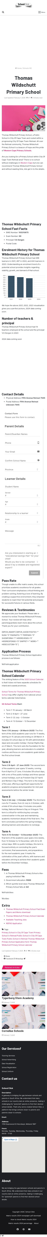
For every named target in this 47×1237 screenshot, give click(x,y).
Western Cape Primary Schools (17, 150)
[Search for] (3, 12)
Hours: (4, 1128)
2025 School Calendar (34, 679)
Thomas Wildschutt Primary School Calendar (25, 916)
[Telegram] (24, 959)
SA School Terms (9, 704)
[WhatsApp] (1, 1236)
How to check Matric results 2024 (23, 1219)
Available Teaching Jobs (16, 920)
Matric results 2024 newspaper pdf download (23, 1216)
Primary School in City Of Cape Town (17, 932)
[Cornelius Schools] (23, 1017)
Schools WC (27, 68)
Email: (4, 1117)
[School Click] (23, 5)
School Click (7, 1088)
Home (19, 68)
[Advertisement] (23, 42)
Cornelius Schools (13, 1030)
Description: (6, 1093)
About (36, 1223)
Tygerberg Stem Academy (18, 998)
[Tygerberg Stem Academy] (23, 984)
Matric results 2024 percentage (20, 1223)
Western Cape (26, 163)
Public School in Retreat (17, 939)
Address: (5, 1121)
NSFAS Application (14, 923)
